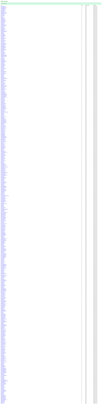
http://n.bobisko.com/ (3, 62)
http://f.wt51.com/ (2, 204)
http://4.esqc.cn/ (2, 394)
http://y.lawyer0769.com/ (3, 173)
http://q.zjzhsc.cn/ (2, 354)
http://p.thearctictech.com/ (3, 344)
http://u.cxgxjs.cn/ (2, 202)
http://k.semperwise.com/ (3, 219)
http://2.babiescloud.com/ (3, 93)
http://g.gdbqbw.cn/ (2, 188)
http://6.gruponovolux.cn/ (3, 366)
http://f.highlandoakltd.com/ (3, 289)
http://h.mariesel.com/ (3, 169)
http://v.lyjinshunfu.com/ (3, 382)
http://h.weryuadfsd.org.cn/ (3, 40)
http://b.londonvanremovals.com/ (4, 152)
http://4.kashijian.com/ (3, 36)
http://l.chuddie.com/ (3, 113)
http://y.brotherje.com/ (3, 226)
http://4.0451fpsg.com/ (3, 218)
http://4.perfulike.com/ (3, 60)
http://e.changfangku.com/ (3, 332)
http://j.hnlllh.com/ (2, 67)
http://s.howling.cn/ (2, 102)
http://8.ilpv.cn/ (2, 142)
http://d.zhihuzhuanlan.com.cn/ (4, 12)
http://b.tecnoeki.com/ (3, 167)
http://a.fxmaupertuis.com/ (3, 305)
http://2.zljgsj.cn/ (2, 274)
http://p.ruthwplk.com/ (3, 320)
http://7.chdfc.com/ (2, 351)
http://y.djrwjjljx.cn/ (2, 99)
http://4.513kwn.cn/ (2, 180)
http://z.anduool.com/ (3, 83)
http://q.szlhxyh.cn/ (2, 386)
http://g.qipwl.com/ (2, 114)
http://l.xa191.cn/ (2, 308)
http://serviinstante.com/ (3, 242)
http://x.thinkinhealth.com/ (3, 105)
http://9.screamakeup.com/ (3, 171)
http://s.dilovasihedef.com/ (3, 177)
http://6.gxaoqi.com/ (3, 59)
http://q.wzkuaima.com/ (3, 140)
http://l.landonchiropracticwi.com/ (4, 78)
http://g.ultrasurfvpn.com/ (3, 297)
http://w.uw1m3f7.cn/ (3, 282)
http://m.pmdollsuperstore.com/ (4, 325)
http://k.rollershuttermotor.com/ (4, 56)
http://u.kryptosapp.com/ (3, 292)
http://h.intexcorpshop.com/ (3, 335)
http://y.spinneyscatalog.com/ (3, 137)
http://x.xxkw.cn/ (2, 323)
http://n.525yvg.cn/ (2, 66)
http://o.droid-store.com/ (3, 110)
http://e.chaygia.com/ (3, 296)
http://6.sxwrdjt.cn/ (2, 231)
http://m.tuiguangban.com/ (3, 343)
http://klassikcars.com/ (3, 239)
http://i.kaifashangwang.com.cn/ (4, 122)
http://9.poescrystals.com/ (3, 391)
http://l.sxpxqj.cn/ (2, 347)
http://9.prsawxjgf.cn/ (3, 363)
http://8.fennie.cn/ (2, 148)
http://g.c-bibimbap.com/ (3, 293)
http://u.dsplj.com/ (2, 51)
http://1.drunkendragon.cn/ (3, 285)
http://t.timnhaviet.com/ (3, 230)
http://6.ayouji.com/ (2, 179)
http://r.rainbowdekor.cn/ (3, 28)
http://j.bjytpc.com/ (2, 393)
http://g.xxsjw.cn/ (2, 39)
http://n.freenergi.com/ (3, 331)
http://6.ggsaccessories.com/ (3, 399)
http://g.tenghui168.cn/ (3, 132)
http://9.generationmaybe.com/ (4, 249)
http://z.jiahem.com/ (3, 129)
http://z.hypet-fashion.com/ (3, 126)
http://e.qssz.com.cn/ (3, 281)
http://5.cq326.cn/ (2, 269)
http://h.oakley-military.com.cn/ (4, 223)
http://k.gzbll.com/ (2, 117)
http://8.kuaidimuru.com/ (3, 235)
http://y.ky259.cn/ (2, 258)
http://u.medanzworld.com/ (3, 250)
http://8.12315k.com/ (3, 164)
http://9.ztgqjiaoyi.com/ (3, 52)
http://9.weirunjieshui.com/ (3, 47)
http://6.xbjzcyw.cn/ (3, 101)
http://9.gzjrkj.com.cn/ (3, 82)
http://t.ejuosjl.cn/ (2, 63)
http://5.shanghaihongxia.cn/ (3, 371)
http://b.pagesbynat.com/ (3, 175)
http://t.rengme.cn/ (2, 277)
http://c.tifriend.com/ (3, 355)
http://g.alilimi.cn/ (2, 176)
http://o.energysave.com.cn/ (3, 121)
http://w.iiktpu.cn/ (2, 161)
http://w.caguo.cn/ (2, 247)
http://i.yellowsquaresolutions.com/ (4, 172)
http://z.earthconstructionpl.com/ (4, 94)
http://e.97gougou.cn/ (3, 316)
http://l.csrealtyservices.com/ (3, 273)
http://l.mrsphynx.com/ (3, 183)
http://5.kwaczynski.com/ (3, 214)
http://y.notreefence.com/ (3, 160)
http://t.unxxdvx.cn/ (3, 156)
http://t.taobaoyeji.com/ (3, 284)
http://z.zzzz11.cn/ (2, 367)
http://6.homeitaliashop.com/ (3, 136)
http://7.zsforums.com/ (3, 133)
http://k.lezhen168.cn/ (3, 401)
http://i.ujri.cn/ (2, 16)
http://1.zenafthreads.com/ (3, 360)
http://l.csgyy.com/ (2, 90)
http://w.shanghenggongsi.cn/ (3, 71)
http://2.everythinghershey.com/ (4, 203)
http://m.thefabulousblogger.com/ (4, 321)
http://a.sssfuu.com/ (3, 48)
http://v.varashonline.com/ (3, 35)
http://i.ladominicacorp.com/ (3, 390)
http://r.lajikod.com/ (2, 149)
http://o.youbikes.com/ (3, 257)
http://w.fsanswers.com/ (3, 270)
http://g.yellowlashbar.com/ (3, 276)
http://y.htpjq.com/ (2, 327)
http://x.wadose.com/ (3, 58)
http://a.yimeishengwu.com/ (3, 383)
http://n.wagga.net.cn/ (3, 336)
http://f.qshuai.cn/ (2, 286)
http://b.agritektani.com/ (3, 64)
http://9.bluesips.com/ (3, 199)
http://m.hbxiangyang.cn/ (3, 168)
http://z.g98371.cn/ (2, 251)
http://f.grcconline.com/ (3, 144)
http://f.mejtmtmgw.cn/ (3, 350)
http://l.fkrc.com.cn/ (3, 27)
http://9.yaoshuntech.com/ (3, 397)
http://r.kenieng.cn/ (2, 192)
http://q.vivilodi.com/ (3, 379)
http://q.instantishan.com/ (3, 328)
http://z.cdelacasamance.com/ (4, 43)
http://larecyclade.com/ (3, 215)
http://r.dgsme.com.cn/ (3, 138)
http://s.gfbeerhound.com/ (3, 103)
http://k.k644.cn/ (2, 79)
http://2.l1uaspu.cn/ (2, 241)
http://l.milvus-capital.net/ (3, 315)
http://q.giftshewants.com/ (3, 300)
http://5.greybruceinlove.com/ (3, 68)
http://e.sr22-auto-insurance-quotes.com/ (5, 195)
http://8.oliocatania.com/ (3, 340)
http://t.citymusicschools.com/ (4, 141)
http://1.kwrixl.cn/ (2, 23)
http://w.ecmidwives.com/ (3, 125)
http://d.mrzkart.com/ (3, 87)
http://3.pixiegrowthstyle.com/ (3, 253)
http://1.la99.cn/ (2, 362)
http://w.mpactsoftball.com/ (3, 288)
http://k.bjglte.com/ (2, 359)
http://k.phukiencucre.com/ (3, 395)
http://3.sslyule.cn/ (2, 208)
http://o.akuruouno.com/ (3, 207)
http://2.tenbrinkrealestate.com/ (4, 358)
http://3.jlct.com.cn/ (2, 262)
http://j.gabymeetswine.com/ (3, 290)
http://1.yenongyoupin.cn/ (3, 130)
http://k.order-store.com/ (3, 266)
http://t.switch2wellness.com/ (3, 13)
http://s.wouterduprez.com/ (3, 317)
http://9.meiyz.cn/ (2, 109)
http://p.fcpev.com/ (2, 378)
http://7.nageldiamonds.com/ (3, 31)
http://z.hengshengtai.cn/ (3, 91)
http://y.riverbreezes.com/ (3, 9)
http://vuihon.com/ (2, 222)
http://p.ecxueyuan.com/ (3, 227)
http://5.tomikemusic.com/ (3, 24)
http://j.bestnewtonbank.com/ (3, 301)
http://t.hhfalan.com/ (3, 243)
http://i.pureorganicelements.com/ (4, 212)
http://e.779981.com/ (3, 211)
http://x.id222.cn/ (2, 32)
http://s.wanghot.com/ (3, 216)
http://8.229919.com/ (3, 118)
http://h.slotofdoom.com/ (3, 339)
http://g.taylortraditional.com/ (3, 21)
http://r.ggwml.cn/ (2, 210)
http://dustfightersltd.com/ (3, 370)
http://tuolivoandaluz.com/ (3, 19)
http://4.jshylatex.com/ (3, 74)
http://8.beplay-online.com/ (3, 324)
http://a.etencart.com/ (3, 309)
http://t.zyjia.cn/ (2, 278)
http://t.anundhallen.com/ (3, 8)
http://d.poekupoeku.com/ (3, 246)
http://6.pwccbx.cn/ (2, 402)
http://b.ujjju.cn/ (2, 312)
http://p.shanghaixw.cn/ (3, 245)
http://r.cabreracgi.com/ (3, 191)
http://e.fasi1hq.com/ (3, 387)
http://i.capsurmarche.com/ (3, 356)
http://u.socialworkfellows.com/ (4, 165)
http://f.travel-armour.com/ (3, 352)
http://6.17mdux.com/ (3, 304)
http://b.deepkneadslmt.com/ (3, 254)
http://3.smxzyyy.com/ (3, 17)
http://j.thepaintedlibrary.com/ (3, 265)
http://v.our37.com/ (2, 206)
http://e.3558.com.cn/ (3, 153)
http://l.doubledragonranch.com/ (4, 55)
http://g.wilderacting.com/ (3, 106)
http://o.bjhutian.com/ (3, 20)
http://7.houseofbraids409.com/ (4, 375)
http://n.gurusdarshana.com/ (3, 86)
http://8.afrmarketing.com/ (3, 200)
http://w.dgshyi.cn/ (2, 184)
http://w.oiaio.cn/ (2, 75)
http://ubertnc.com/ (2, 319)
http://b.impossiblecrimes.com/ (4, 280)
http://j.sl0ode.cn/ (2, 145)
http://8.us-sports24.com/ (3, 196)
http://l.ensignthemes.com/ (3, 234)
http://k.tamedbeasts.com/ (3, 398)
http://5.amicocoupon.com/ (3, 187)
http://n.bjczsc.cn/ (2, 313)
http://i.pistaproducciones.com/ (4, 238)
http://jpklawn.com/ (2, 157)
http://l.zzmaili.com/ (2, 70)
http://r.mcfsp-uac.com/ (3, 389)
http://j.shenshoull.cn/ (3, 374)
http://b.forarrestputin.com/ (3, 44)
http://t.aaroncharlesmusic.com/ (4, 95)
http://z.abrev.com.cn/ (3, 261)
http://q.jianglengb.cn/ (3, 98)
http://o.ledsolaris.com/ (3, 134)
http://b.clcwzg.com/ (3, 97)
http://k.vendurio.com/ (3, 348)
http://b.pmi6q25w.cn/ (3, 29)
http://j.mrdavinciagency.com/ (3, 25)
